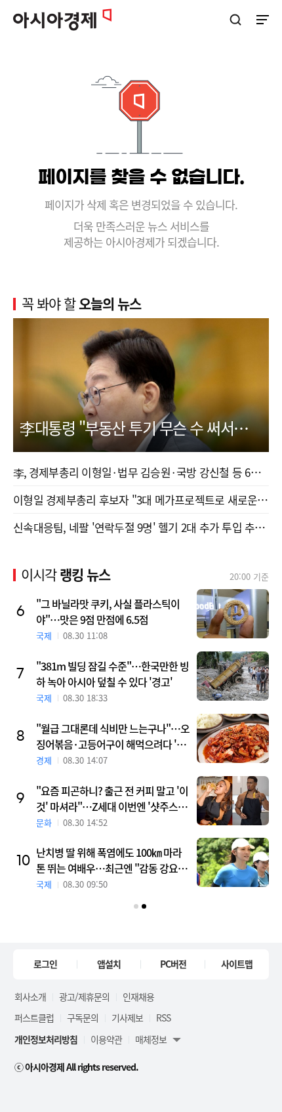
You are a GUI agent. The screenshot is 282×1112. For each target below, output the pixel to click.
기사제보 (127, 1017)
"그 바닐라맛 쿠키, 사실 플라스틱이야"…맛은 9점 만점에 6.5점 (108, 611)
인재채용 (138, 996)
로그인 (45, 963)
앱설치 (109, 963)
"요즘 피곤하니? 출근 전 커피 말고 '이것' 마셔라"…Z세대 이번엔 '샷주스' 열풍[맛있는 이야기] (112, 798)
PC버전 (173, 963)
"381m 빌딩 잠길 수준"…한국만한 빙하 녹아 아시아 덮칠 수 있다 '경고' (112, 674)
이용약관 (106, 1039)
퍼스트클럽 (34, 1017)
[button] (136, 906)
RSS (163, 1017)
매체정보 (151, 1039)
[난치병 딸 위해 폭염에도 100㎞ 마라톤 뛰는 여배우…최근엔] (233, 862)
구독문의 (82, 1017)
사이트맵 (236, 963)
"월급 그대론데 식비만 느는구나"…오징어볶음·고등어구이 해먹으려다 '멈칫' (113, 736)
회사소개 (30, 996)
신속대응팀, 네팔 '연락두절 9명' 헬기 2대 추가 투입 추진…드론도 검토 (141, 527)
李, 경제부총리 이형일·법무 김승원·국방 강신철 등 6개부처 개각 (141, 472)
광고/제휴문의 (84, 996)
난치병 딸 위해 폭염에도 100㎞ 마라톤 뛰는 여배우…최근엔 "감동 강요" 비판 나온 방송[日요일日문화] (109, 860)
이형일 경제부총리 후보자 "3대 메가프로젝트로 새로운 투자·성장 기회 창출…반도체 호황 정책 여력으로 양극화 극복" (141, 499)
